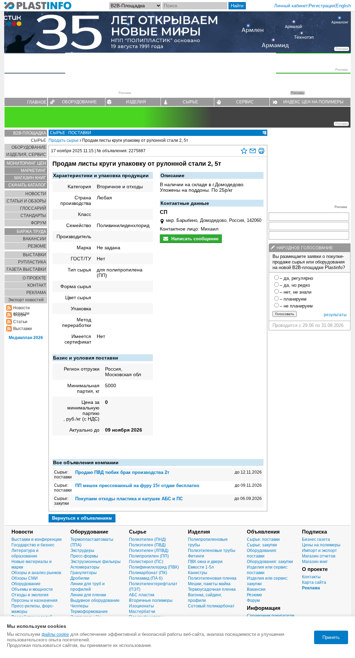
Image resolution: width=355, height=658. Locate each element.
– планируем (293, 299)
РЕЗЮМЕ (37, 246)
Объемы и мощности (32, 589)
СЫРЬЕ (190, 101)
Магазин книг (315, 561)
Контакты (311, 576)
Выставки (22, 328)
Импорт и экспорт (319, 550)
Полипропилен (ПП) (149, 556)
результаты (335, 314)
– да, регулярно (296, 278)
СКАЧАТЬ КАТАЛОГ (27, 185)
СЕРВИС (245, 101)
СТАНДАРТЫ (33, 215)
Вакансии (256, 589)
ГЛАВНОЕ (36, 102)
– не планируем (296, 306)
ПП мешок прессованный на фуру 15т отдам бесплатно (137, 485)
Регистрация (322, 5)
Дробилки (79, 578)
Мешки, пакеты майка (209, 583)
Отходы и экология (30, 594)
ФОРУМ (38, 222)
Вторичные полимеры (151, 600)
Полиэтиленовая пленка (212, 578)
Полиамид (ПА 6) (146, 578)
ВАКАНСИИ (34, 238)
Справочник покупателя (270, 615)
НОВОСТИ (35, 193)
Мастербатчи (142, 611)
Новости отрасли (21, 308)
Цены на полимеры (321, 545)
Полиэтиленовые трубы (211, 550)
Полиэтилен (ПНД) (147, 539)
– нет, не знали (295, 292)
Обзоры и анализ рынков (36, 572)
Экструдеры (82, 550)
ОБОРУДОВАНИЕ (79, 101)
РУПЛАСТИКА (32, 262)
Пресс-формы (84, 556)
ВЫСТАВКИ (34, 254)
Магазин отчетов (318, 556)
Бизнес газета (316, 539)
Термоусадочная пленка (212, 589)
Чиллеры (79, 606)
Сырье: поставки (263, 539)
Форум (253, 600)
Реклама (311, 588)
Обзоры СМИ (24, 578)
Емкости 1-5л (201, 567)
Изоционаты (141, 606)
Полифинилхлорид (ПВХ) (154, 567)
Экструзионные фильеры (95, 561)
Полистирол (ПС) (146, 561)
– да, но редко (295, 285)
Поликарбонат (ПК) (148, 572)
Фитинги (196, 556)
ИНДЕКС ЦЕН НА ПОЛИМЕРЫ (313, 101)
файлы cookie (55, 634)
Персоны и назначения (34, 600)
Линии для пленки (88, 594)
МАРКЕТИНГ (33, 170)
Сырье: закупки (262, 545)
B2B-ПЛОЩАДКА (29, 133)
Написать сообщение (194, 238)
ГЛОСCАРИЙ (33, 208)
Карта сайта (314, 582)
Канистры (197, 572)
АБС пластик (141, 594)
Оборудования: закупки (270, 561)
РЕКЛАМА (36, 292)
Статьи (20, 321)
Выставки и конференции (36, 539)
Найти (237, 5)
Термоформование (89, 611)
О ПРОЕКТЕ (34, 278)
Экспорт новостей (26, 299)
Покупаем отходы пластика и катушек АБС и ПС (129, 498)
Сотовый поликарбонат (211, 606)
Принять (331, 637)
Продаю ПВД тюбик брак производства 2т (122, 472)
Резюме (254, 594)
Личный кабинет (291, 5)
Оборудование (26, 583)
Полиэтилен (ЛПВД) (148, 550)
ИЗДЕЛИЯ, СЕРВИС (26, 154)
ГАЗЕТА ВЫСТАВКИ (26, 269)
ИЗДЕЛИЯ (136, 101)
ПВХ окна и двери (205, 561)
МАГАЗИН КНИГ (30, 177)
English (343, 5)
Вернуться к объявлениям (82, 518)
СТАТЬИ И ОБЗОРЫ (26, 201)
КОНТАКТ (36, 285)
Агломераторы (84, 567)
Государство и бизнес (32, 545)
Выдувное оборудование (95, 600)
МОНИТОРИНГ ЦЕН (26, 163)
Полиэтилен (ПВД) (147, 545)
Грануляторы (83, 572)
